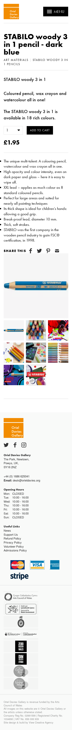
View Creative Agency (41, 722)
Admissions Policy (15, 550)
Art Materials (16, 60)
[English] (11, 11)
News (7, 530)
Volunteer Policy (14, 546)
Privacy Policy (13, 542)
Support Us (11, 534)
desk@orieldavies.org (26, 480)
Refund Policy (12, 538)
